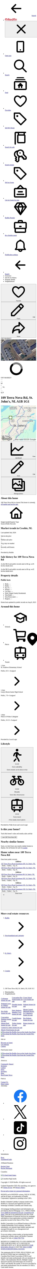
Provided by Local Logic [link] (9, 739)
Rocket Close (5, 1166)
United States (12, 1175)
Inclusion (4, 1066)
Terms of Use (7, 1187)
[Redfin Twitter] (20, 1119)
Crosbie (24, 848)
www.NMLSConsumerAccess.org (12, 1212)
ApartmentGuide (6, 1159)
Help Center (5, 1084)
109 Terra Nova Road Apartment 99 (18, 874)
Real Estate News (6, 1075)
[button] (18, 349)
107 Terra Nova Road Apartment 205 (18, 864)
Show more (18, 893)
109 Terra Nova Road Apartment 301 (18, 878)
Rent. (2, 1157)
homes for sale (5, 999)
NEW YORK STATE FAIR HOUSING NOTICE (16, 1248)
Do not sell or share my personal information (15, 1191)
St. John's (8, 953)
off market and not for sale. (9, 504)
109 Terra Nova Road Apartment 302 (18, 868)
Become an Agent (6, 1043)
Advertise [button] (4, 1086)
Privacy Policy (20, 1187)
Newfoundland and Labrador (14, 935)
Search (34, 16)
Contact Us (4, 1082)
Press (2, 1069)
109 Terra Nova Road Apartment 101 (18, 885)
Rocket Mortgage (6, 1168)
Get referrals (5, 1044)
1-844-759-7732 (18, 1238)
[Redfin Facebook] (20, 1103)
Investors (4, 1071)
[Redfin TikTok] (20, 1135)
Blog (2, 1073)
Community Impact (7, 1064)
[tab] (20, 266)
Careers (3, 1046)
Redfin (7, 918)
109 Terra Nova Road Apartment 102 (18, 889)
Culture (3, 1068)
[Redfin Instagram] (20, 1151)
